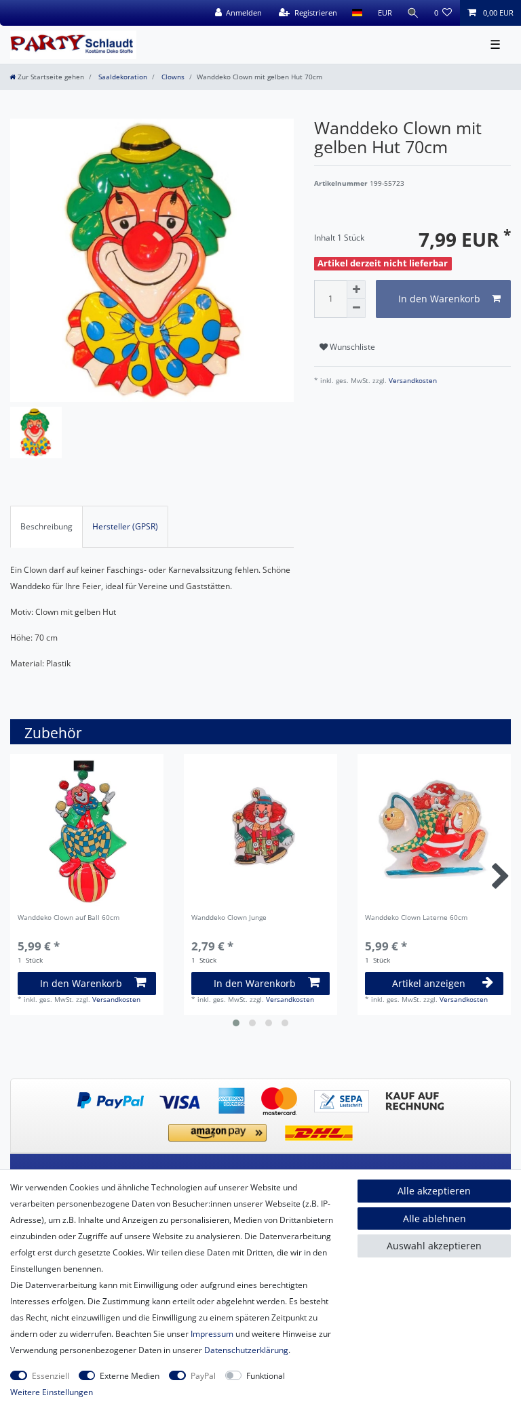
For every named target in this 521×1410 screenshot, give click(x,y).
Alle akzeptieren (434, 1190)
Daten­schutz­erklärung (246, 1350)
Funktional (265, 1376)
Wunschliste (351, 346)
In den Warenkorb (439, 298)
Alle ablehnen (434, 1218)
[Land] (357, 13)
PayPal (203, 1376)
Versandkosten (412, 380)
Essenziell (50, 1376)
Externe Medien (129, 1376)
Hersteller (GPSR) (125, 526)
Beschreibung (46, 526)
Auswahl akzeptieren (434, 1245)
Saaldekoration (121, 77)
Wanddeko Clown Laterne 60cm (416, 918)
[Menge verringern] (356, 308)
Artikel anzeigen (428, 983)
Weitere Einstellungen (51, 1392)
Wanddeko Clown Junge (229, 918)
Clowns (172, 77)
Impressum (212, 1334)
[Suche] (413, 13)
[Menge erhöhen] (356, 289)
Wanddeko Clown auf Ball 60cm (68, 918)
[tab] (46, 527)
